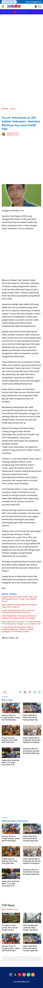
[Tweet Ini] (25, 692)
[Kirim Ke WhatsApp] (39, 692)
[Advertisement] (21, 37)
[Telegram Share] (34, 692)
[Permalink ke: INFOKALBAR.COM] (4, 134)
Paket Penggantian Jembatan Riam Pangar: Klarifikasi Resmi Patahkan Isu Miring (30, 927)
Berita (4, 114)
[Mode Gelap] (36, 6)
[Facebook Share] (20, 692)
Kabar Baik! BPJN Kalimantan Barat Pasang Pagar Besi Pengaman (19, 606)
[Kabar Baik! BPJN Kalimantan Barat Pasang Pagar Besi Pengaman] (32, 708)
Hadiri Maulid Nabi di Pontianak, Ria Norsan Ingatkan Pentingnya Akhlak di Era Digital (19, 617)
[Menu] (3, 6)
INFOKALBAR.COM (12, 133)
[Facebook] (11, 975)
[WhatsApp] (28, 975)
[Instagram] (24, 975)
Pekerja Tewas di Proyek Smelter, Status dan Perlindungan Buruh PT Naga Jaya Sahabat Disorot (19, 599)
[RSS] (33, 975)
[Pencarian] (39, 6)
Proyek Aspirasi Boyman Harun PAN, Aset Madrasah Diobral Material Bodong (18, 611)
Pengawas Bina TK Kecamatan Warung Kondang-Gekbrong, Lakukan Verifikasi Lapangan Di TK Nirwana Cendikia (17, 629)
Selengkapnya (21, 958)
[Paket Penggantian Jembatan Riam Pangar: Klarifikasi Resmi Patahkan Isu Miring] (32, 918)
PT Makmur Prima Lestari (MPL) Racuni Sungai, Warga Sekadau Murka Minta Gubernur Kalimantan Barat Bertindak (10, 927)
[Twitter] (15, 975)
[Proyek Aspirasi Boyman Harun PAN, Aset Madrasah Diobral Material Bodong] (11, 730)
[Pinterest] (20, 975)
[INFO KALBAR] (14, 6)
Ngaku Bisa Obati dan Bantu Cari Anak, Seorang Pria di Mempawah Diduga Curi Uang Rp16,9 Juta (21, 622)
